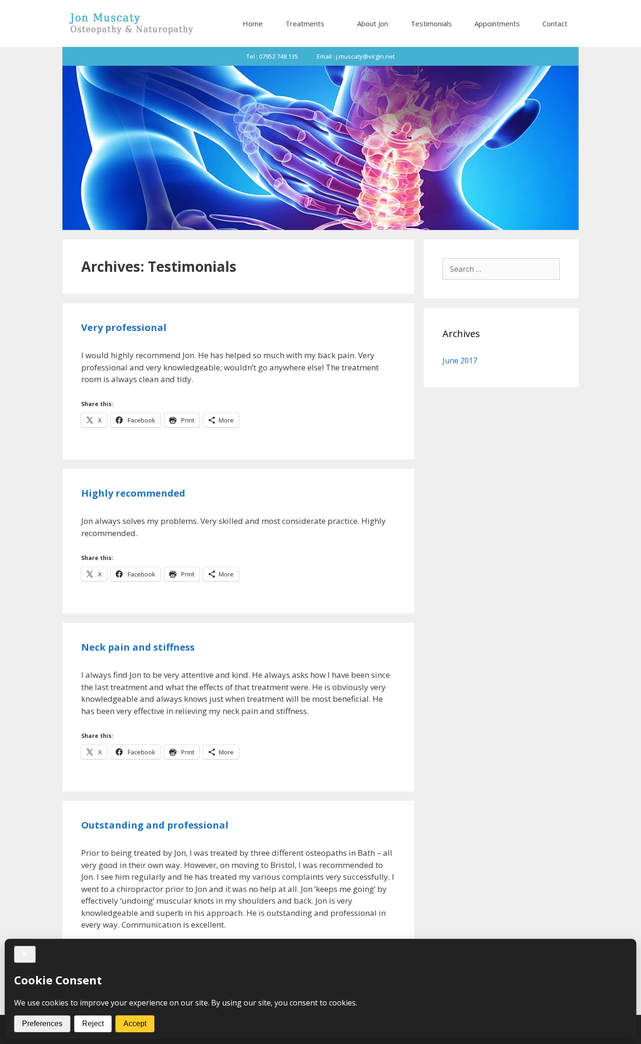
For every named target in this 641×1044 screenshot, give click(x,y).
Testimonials (431, 23)
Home (253, 23)
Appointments (497, 23)
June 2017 (460, 360)
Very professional (124, 327)
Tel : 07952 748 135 (272, 56)
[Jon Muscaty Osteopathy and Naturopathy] (131, 23)
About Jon (372, 23)
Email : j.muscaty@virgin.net (356, 56)
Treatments (304, 23)
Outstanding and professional (155, 825)
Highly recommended (133, 493)
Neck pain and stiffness (138, 647)
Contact (554, 23)
